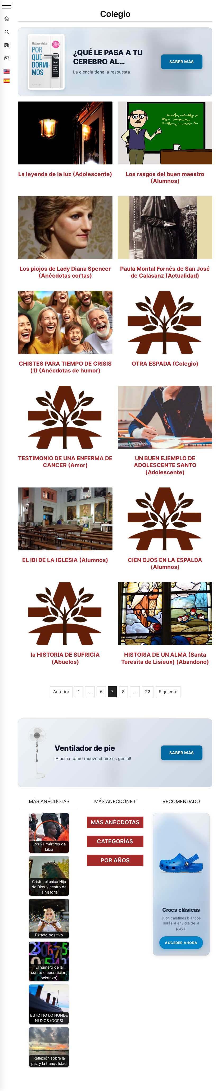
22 (147, 691)
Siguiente (168, 691)
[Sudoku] (7, 45)
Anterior (61, 691)
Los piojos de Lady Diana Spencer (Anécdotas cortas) (65, 272)
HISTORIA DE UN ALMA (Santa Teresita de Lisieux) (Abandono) (165, 658)
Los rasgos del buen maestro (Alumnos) (165, 177)
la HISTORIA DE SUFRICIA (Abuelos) (65, 658)
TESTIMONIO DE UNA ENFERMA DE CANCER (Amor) (65, 461)
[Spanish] (7, 81)
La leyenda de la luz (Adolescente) (65, 174)
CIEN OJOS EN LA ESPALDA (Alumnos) (165, 563)
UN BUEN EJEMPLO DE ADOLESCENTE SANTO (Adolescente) (165, 465)
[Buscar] (7, 32)
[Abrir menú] (6, 6)
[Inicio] (7, 18)
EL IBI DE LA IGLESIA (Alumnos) (65, 560)
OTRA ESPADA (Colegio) (165, 363)
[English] (7, 71)
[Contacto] (7, 58)
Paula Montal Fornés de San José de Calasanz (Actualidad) (165, 272)
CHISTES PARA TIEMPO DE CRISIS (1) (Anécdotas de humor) (65, 367)
